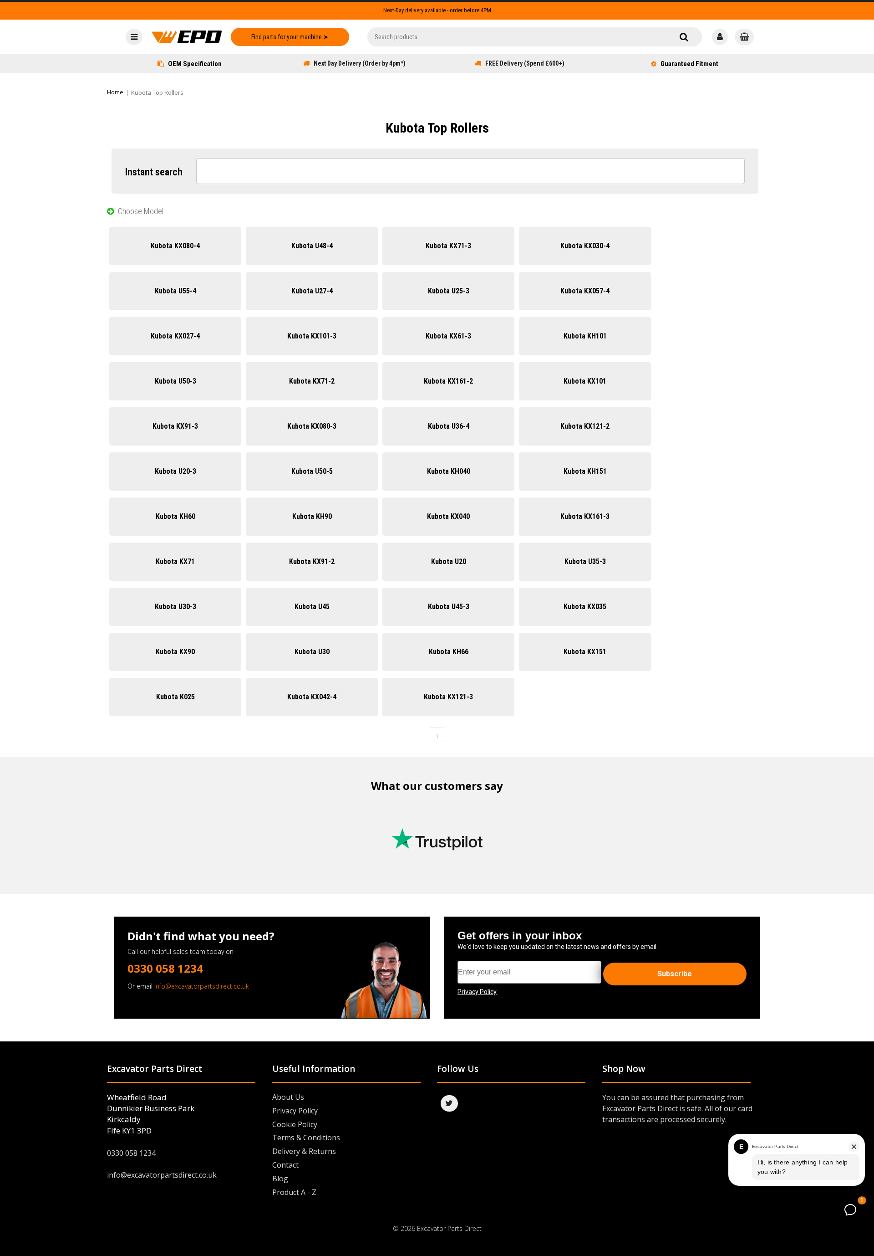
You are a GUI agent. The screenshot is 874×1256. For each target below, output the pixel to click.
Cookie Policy (294, 1124)
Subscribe (674, 973)
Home (115, 92)
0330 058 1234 (165, 968)
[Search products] (684, 37)
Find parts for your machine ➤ (290, 37)
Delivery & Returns (304, 1151)
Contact (285, 1165)
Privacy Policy (295, 1111)
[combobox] (534, 36)
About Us (288, 1097)
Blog (280, 1179)
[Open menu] (134, 37)
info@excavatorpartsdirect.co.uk (201, 986)
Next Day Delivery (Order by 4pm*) (360, 63)
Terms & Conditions (306, 1138)
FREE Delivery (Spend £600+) (524, 63)
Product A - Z (294, 1192)
